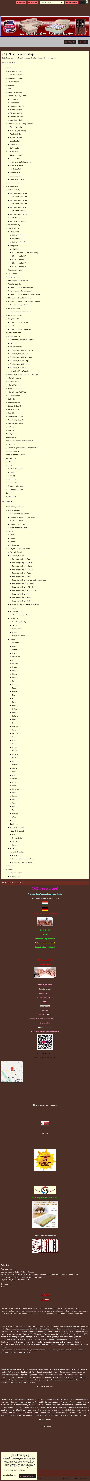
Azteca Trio (16, 657)
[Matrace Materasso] (45, 1227)
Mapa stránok (11, 496)
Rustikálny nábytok (15, 347)
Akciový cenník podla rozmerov (21, 305)
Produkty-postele (14, 284)
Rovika (14, 799)
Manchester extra (16, 165)
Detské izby (12, 413)
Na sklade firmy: (16, 75)
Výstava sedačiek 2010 (18, 207)
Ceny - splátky (13, 273)
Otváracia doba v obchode (15, 455)
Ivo (13, 723)
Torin (14, 810)
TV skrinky (14, 824)
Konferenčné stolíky (15, 270)
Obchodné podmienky (16, 489)
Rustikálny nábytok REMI (21, 597)
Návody (8, 493)
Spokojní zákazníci (13, 451)
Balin (14, 660)
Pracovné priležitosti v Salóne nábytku (20, 441)
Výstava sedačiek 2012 (18, 200)
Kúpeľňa (13, 848)
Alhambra (15, 646)
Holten (14, 709)
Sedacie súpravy (14, 510)
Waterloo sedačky (16, 120)
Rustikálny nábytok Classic (22, 562)
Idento (14, 712)
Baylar (14, 667)
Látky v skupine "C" (19, 263)
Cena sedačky (13, 482)
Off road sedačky (16, 113)
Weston (15, 813)
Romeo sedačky (16, 137)
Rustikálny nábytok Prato (21, 573)
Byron (14, 681)
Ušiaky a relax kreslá (15, 183)
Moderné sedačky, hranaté (17, 96)
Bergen (14, 670)
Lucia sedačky (15, 103)
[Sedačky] (45, 1106)
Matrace (13, 538)
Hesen (14, 705)
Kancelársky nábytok (15, 420)
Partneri (11, 465)
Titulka (8, 68)
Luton (14, 747)
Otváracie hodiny (14, 82)
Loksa (14, 740)
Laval (14, 737)
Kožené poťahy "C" (18, 242)
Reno (14, 792)
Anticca (15, 650)
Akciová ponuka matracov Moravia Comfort (24, 301)
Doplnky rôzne (11, 434)
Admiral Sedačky (16, 99)
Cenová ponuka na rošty (19, 322)
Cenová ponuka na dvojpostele (21, 287)
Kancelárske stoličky (15, 423)
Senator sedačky (16, 176)
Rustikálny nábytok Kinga (19, 360)
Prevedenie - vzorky (15, 228)
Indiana (15, 716)
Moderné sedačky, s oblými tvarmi (20, 123)
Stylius (14, 806)
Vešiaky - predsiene (15, 388)
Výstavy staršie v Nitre (18, 221)
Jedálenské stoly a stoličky (20, 615)
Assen (14, 653)
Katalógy (11, 85)
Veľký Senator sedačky (18, 179)
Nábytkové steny (18, 636)
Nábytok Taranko (14, 385)
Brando (15, 677)
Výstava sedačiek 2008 (18, 211)
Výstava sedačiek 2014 (18, 193)
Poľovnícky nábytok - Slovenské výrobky (23, 374)
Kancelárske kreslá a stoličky (23, 859)
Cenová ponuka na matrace (20, 312)
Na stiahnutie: (13, 479)
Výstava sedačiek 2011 (18, 204)
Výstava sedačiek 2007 (18, 214)
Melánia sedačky (16, 172)
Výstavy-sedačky (14, 190)
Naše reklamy (11, 458)
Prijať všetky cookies (27, 1476)
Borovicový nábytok (15, 402)
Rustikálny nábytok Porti (21, 601)
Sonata (14, 803)
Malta (14, 761)
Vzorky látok (14, 249)
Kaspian (15, 726)
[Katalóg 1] (45, 926)
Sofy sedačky (15, 148)
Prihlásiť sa (22, 2)
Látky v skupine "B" (19, 259)
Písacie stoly (16, 629)
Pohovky (11, 326)
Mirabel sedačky (16, 169)
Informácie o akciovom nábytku (22, 340)
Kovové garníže (16, 876)
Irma (14, 719)
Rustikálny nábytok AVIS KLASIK (24, 590)
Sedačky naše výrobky (14, 92)
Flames (15, 698)
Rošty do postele (14, 319)
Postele (10, 531)
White (14, 817)
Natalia (15, 765)
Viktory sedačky (15, 144)
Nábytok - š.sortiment (13, 333)
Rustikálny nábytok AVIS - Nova (21, 350)
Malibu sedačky (16, 109)
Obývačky (11, 399)
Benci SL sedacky (16, 155)
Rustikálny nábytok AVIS (19, 353)
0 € (82, 2)
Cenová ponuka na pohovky (20, 329)
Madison (15, 751)
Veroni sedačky (15, 141)
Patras (14, 779)
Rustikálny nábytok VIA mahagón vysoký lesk (29, 580)
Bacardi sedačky (16, 127)
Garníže (10, 869)
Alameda (15, 643)
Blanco (14, 674)
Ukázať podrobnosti (9, 1475)
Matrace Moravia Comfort (17, 308)
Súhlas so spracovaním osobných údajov (23, 448)
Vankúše (11, 866)
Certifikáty (11, 475)
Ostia (14, 775)
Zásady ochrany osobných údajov (14, 1470)
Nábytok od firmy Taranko (19, 371)
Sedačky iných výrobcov (14, 277)
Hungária (13, 472)
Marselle (15, 754)
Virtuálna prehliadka (15, 78)
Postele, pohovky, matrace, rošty (17, 280)
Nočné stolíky (17, 838)
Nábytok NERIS (13, 381)
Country (15, 684)
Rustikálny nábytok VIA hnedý (23, 583)
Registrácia (34, 2)
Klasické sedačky (14, 151)
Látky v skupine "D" (19, 266)
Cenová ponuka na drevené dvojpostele (25, 294)
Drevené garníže (16, 873)
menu (10, 89)
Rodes (14, 796)
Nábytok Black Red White (17, 392)
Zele (13, 820)
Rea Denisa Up (17, 789)
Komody (11, 430)
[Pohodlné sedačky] (45, 36)
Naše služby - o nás (15, 71)
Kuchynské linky (14, 395)
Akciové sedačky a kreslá (19, 528)
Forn (14, 702)
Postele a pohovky (19, 622)
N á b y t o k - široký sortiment (19, 548)
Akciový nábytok (14, 336)
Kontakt (8, 462)
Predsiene (13, 608)
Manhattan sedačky (17, 106)
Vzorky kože (14, 231)
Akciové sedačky (14, 225)
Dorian (14, 688)
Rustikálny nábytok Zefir (19, 367)
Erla (13, 695)
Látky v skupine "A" (19, 256)
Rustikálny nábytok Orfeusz (22, 569)
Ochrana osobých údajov (17, 486)
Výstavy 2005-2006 (17, 218)
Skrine (14, 625)
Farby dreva (14, 245)
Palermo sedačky (16, 116)
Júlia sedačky (15, 158)
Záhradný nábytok (14, 406)
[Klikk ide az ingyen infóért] (45, 1252)
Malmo (14, 758)
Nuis (14, 772)
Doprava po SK (11, 437)
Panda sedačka (15, 134)
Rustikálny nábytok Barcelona (23, 559)
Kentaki (15, 733)
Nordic (14, 768)
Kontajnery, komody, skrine (22, 862)
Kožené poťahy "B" (19, 238)
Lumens (15, 744)
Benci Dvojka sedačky (18, 130)
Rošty (14, 834)
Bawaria (15, 664)
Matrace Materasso (15, 315)
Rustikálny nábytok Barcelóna (21, 357)
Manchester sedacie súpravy (20, 162)
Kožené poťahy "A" (18, 235)
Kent (14, 730)
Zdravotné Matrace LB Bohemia (19, 298)
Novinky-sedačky (14, 186)
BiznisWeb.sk (83, 1478)
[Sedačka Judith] (45, 978)
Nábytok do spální (15, 409)
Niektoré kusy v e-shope (14, 507)
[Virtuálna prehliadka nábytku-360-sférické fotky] (45, 1193)
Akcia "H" (13, 343)
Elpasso (15, 691)
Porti (14, 782)
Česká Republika (16, 469)
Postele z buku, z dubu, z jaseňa (20, 291)
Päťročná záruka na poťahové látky (25, 252)
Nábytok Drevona (14, 378)
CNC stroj (11, 444)
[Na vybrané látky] (45, 1170)
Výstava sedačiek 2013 (18, 197)
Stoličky (11, 427)
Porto (14, 786)
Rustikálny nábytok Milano (20, 364)
